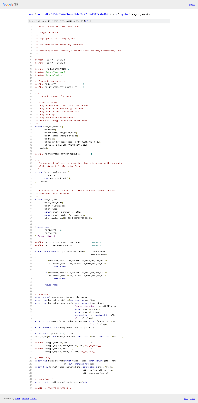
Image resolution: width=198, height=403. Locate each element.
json (192, 398)
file (87, 21)
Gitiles (17, 398)
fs (116, 14)
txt (186, 398)
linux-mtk (43, 14)
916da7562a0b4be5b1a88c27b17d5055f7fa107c (80, 14)
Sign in (192, 4)
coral (31, 14)
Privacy (25, 398)
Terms (33, 398)
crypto (124, 14)
